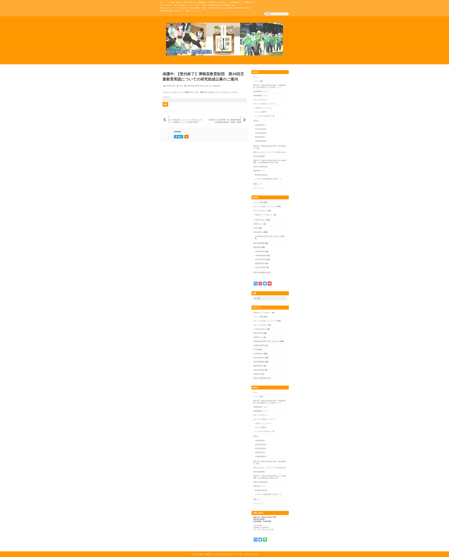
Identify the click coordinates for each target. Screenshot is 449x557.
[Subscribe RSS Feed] (186, 136)
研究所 (255, 121)
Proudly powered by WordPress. (223, 554)
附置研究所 (257, 247)
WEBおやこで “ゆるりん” (264, 215)
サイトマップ (258, 188)
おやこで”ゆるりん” (260, 211)
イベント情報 (258, 81)
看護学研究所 (260, 137)
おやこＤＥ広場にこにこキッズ (264, 104)
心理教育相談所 (260, 141)
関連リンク (257, 184)
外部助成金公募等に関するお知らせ (199, 86)
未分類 (255, 228)
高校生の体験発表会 (260, 167)
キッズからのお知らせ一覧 (265, 116)
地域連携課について (260, 95)
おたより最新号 (260, 112)
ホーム (255, 77)
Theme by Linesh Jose (251, 554)
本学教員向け (216, 86)
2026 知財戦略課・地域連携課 (201, 554)
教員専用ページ (259, 171)
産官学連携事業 (259, 156)
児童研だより (258, 224)
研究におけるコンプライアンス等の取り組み (269, 152)
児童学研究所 (260, 125)
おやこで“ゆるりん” (260, 100)
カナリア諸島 (238, 554)
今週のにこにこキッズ (263, 108)
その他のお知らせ (259, 220)
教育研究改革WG (261, 175)
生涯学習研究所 (260, 133)
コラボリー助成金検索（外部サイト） (269, 179)
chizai (181, 86)
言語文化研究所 (260, 129)
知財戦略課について (260, 91)
